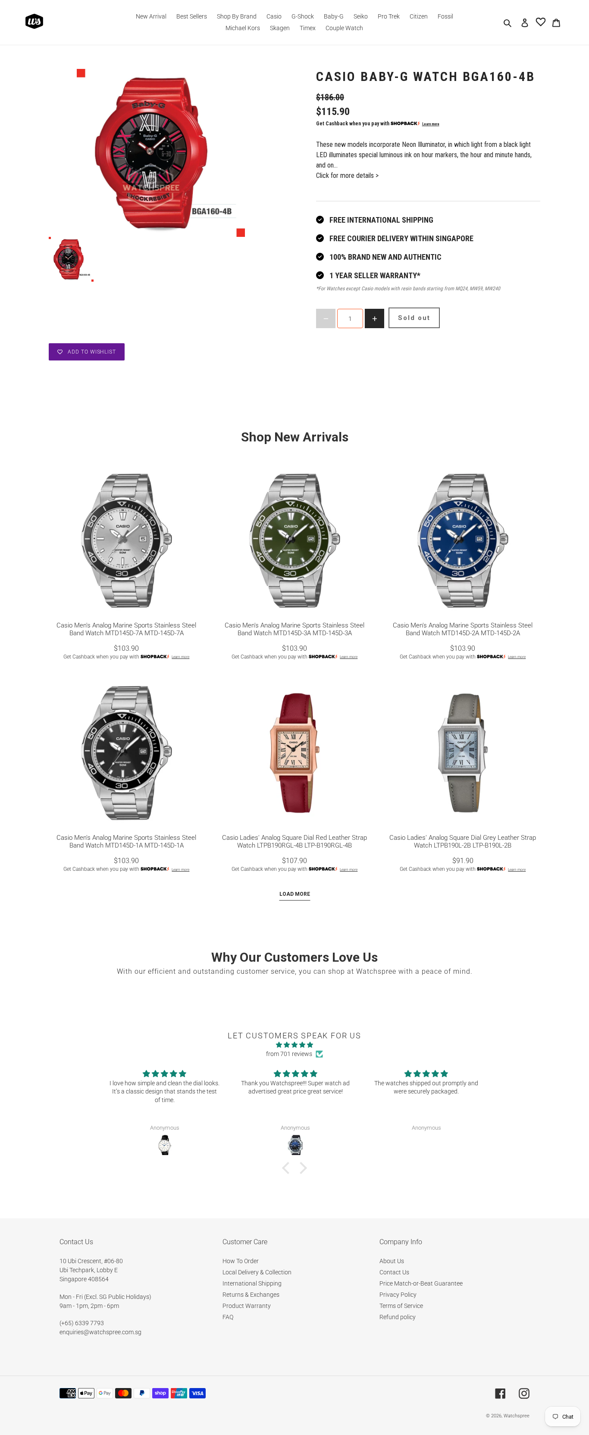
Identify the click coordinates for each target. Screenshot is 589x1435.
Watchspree (516, 1416)
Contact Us (394, 1272)
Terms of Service (401, 1305)
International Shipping (252, 1283)
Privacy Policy (398, 1294)
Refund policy (397, 1317)
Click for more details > (347, 175)
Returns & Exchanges (250, 1294)
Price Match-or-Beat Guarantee (421, 1283)
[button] (288, 1168)
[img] (294, 1045)
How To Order (240, 1261)
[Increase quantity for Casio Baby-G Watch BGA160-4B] (374, 318)
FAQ (227, 1317)
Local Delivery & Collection (256, 1272)
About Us (391, 1261)
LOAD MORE (294, 894)
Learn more (430, 124)
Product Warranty (246, 1305)
